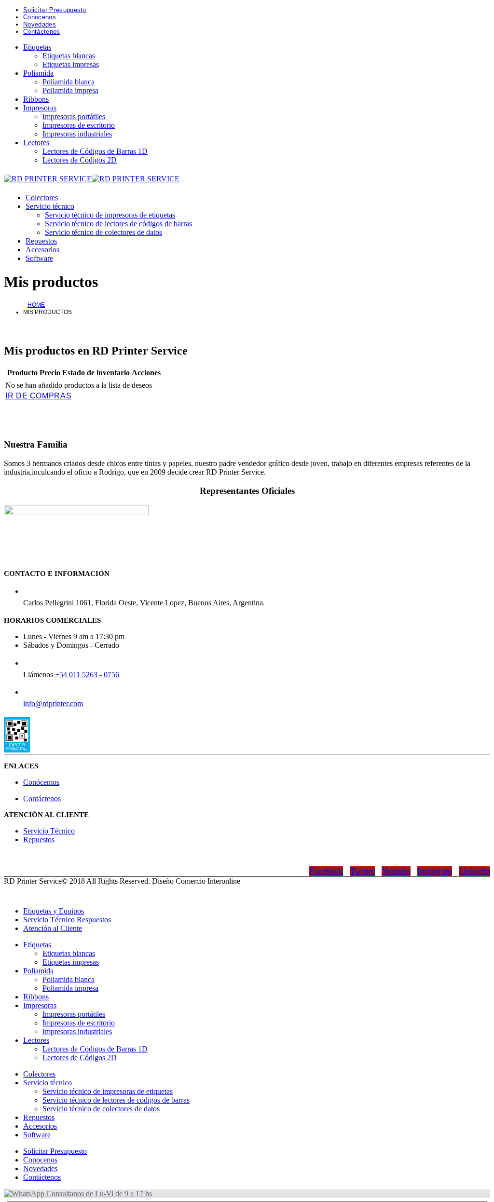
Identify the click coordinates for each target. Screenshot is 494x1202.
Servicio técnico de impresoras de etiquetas (110, 215)
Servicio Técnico (49, 831)
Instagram (434, 871)
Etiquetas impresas (70, 64)
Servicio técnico (50, 206)
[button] (9, 894)
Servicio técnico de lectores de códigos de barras (118, 223)
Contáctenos (41, 31)
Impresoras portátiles (73, 116)
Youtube (396, 871)
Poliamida (38, 73)
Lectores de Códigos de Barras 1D (95, 151)
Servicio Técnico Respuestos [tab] (67, 919)
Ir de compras (38, 396)
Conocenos (39, 17)
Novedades (39, 24)
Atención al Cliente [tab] (52, 928)
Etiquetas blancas (68, 56)
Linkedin (474, 871)
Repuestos (41, 241)
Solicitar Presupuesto (54, 10)
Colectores (42, 197)
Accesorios (42, 250)
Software (39, 258)
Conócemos (41, 782)
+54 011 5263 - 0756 (87, 674)
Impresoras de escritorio (78, 125)
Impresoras (39, 108)
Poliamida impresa (70, 90)
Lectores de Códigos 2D (79, 160)
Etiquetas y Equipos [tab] (53, 911)
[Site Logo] (91, 179)
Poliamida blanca (68, 82)
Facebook (326, 871)
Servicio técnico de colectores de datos (103, 232)
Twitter (362, 871)
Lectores (36, 142)
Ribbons (36, 99)
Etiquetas (37, 47)
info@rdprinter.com (53, 703)
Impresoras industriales (77, 134)
